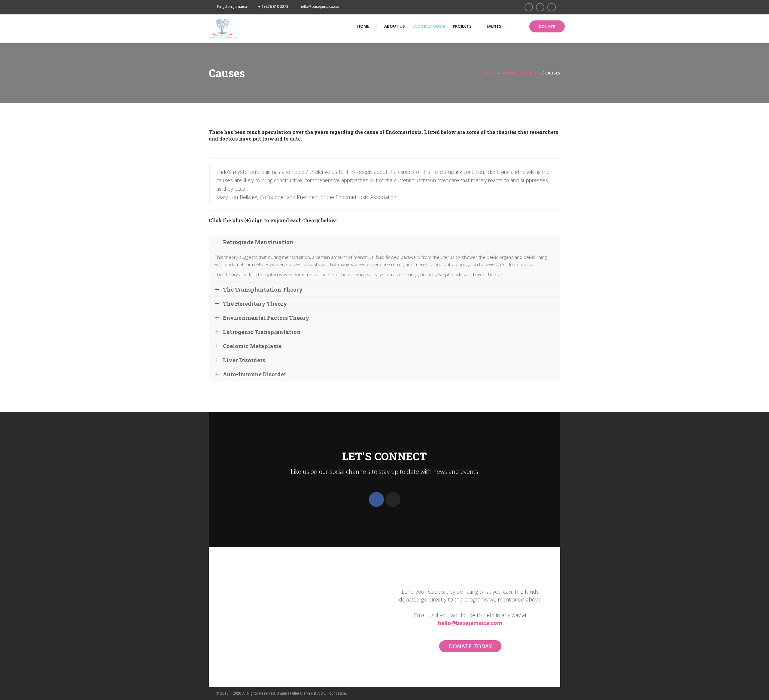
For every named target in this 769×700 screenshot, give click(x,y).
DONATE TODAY (470, 646)
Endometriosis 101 (521, 73)
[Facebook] (376, 499)
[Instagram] (392, 499)
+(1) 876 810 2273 (273, 6)
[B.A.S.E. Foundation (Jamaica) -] (223, 28)
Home (490, 73)
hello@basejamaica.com (470, 622)
